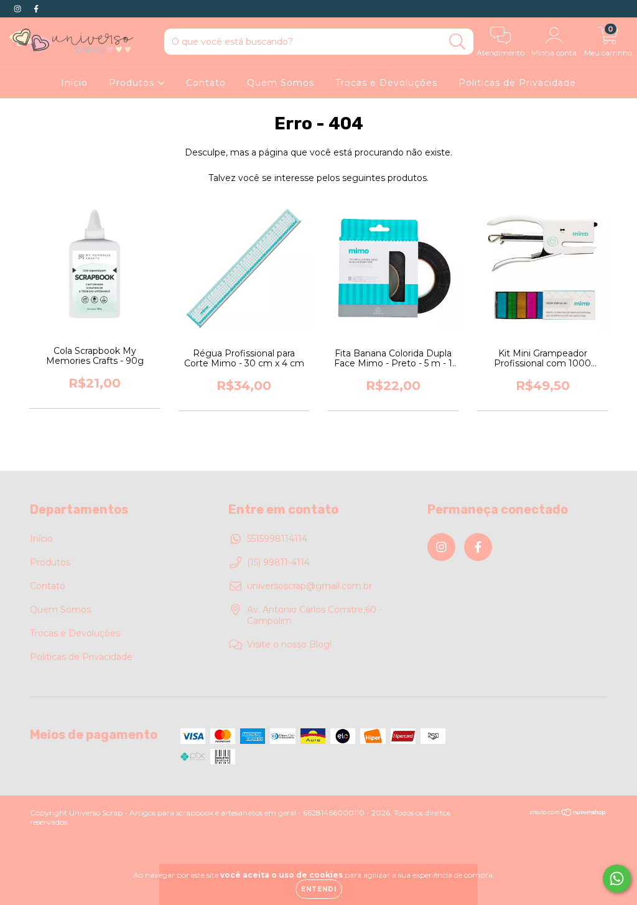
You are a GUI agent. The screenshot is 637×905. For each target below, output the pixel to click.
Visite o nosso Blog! (289, 644)
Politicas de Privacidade (517, 82)
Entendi (319, 889)
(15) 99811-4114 (278, 562)
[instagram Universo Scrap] (18, 8)
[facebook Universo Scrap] (36, 8)
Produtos (133, 82)
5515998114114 (277, 538)
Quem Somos (280, 82)
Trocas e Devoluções (386, 82)
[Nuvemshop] (568, 814)
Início (74, 82)
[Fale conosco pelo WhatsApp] (617, 879)
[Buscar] (457, 42)
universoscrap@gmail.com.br (309, 586)
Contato (206, 82)
